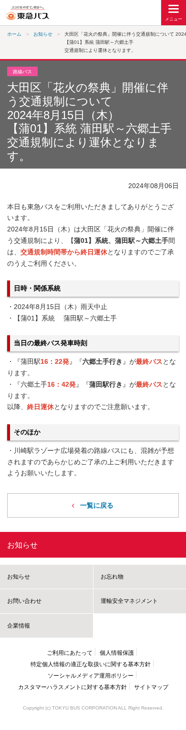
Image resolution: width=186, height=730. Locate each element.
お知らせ (22, 545)
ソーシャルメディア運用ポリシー (91, 675)
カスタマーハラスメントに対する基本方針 (72, 687)
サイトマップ (151, 687)
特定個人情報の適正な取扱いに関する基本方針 (91, 664)
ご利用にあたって (70, 653)
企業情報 (18, 625)
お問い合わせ (24, 601)
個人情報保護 (117, 653)
